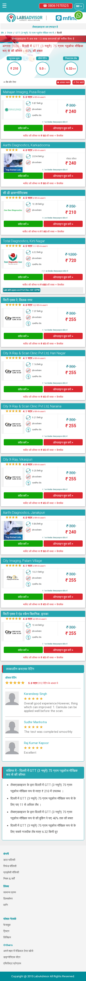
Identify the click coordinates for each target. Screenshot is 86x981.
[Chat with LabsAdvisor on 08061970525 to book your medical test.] (78, 15)
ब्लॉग (5, 904)
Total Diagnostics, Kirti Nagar (24, 241)
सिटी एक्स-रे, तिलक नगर (17, 300)
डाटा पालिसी (9, 859)
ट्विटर (6, 931)
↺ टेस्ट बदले (78, 82)
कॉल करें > (23, 128)
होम (2, 32)
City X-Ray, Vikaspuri (17, 459)
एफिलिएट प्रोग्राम (12, 963)
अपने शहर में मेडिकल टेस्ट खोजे (18, 950)
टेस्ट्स (9, 32)
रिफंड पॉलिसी (9, 866)
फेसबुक (7, 924)
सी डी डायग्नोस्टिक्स (15, 193)
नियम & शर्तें (9, 878)
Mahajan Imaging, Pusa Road (24, 92)
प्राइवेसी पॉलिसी (11, 872)
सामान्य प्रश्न (9, 892)
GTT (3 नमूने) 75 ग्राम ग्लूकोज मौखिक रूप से (34, 32)
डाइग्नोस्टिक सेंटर (11, 957)
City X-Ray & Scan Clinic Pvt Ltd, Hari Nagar (34, 353)
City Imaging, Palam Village (22, 561)
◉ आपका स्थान (63, 82)
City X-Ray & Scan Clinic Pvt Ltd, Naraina (32, 406)
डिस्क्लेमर (8, 898)
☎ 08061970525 (56, 6)
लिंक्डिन (7, 937)
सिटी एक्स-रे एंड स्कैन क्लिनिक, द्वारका (25, 614)
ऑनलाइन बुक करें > (63, 128)
